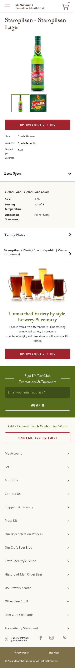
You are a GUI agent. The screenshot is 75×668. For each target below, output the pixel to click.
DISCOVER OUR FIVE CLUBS (37, 354)
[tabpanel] (37, 205)
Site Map (54, 652)
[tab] (37, 174)
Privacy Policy (21, 652)
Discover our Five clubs (37, 125)
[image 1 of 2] (20, 103)
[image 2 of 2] (37, 103)
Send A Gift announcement (37, 438)
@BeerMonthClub (19, 638)
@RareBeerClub (18, 640)
